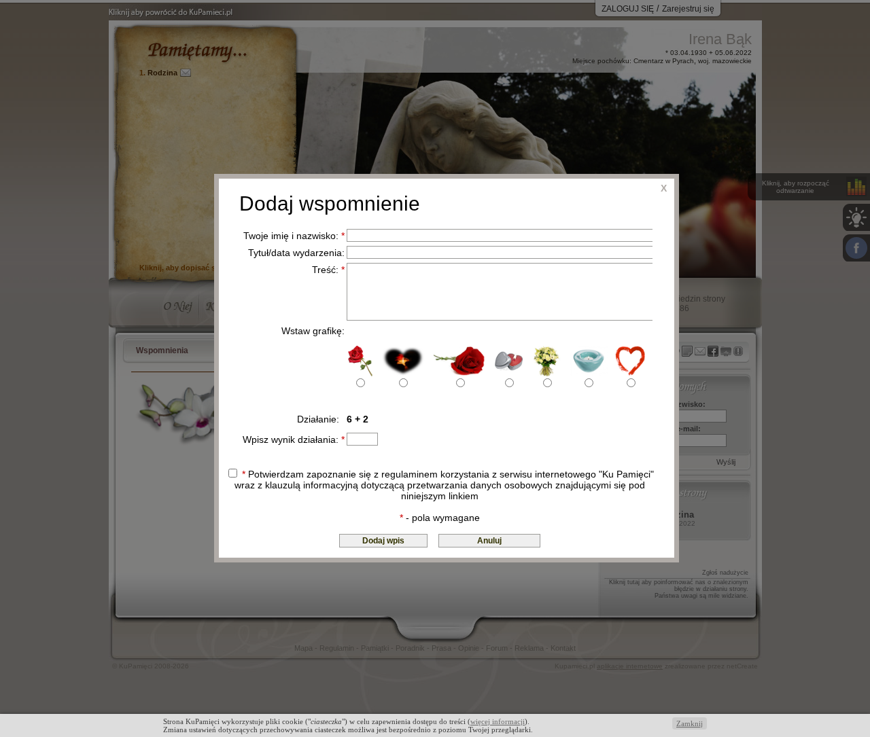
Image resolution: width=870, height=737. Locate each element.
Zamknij (689, 723)
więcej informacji (497, 721)
